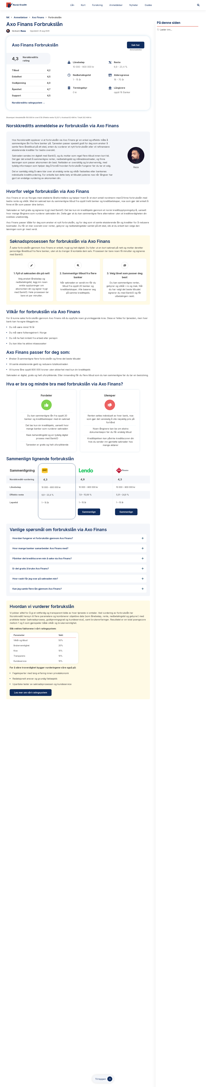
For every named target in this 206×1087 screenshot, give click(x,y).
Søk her (135, 45)
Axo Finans (38, 17)
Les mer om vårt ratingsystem (30, 692)
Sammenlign (89, 511)
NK (8, 17)
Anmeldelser (21, 17)
